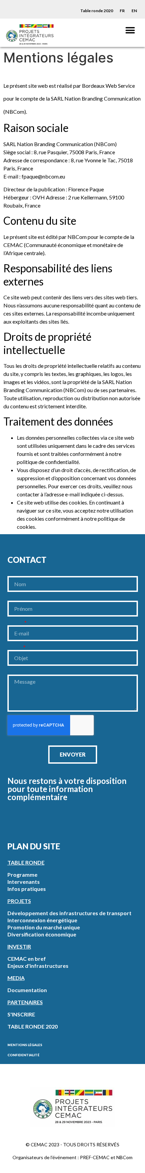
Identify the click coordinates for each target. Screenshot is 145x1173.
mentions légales (24, 1045)
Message (18, 672)
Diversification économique (41, 934)
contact (27, 560)
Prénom (16, 598)
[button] (130, 30)
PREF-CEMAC (95, 1157)
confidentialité (23, 1055)
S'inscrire (21, 1014)
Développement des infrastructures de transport (69, 913)
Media (16, 978)
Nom (13, 573)
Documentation (27, 990)
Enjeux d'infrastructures (37, 965)
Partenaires (25, 1002)
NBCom (124, 1157)
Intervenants (23, 881)
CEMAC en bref (26, 958)
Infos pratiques (26, 888)
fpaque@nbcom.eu (43, 176)
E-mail (15, 622)
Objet (14, 647)
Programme (22, 874)
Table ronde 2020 (96, 10)
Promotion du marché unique (43, 927)
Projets (19, 901)
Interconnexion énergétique (42, 920)
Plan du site (33, 846)
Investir (19, 946)
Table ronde (26, 862)
